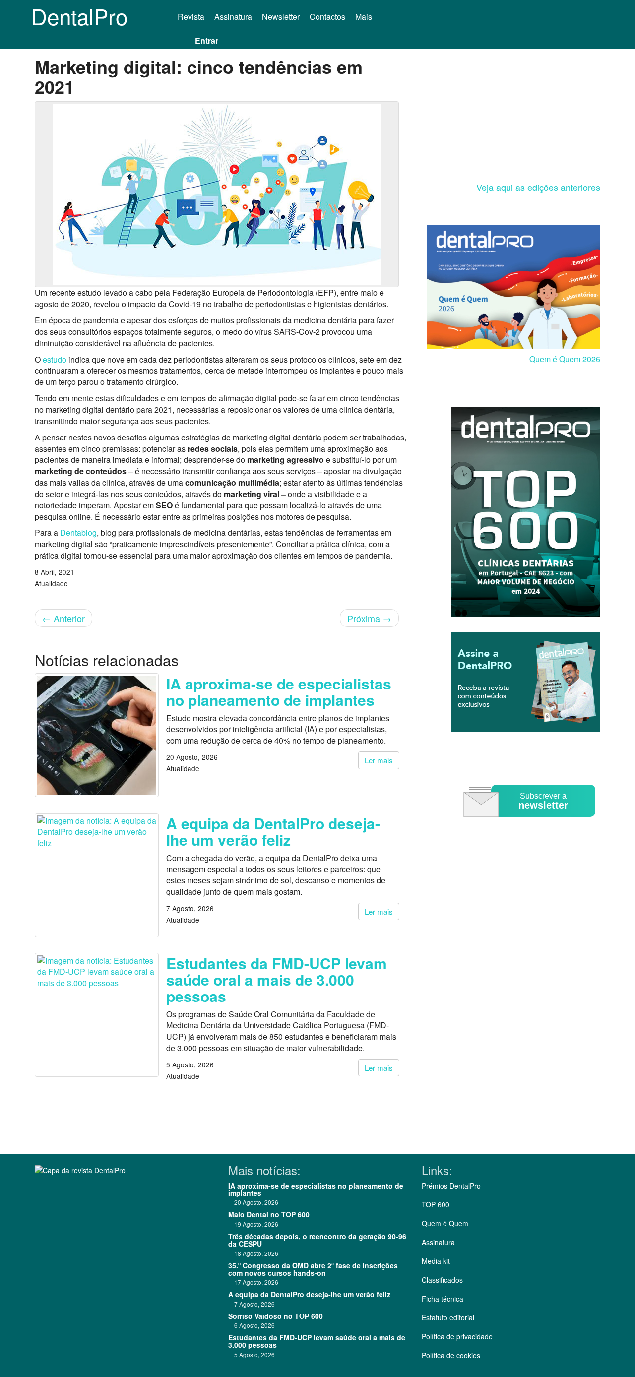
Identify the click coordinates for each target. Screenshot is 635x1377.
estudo (54, 359)
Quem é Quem (445, 1223)
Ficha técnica (442, 1299)
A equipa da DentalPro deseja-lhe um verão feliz (273, 831)
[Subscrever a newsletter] (530, 824)
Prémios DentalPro (451, 1185)
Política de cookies (451, 1355)
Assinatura (233, 16)
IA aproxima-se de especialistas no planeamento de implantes (278, 691)
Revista (191, 16)
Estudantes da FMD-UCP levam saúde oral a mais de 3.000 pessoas (276, 979)
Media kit (436, 1261)
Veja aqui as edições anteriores (538, 187)
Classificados (442, 1280)
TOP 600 (435, 1204)
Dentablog (78, 532)
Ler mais (379, 760)
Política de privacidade (457, 1336)
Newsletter (281, 16)
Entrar (206, 40)
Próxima (369, 618)
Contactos (327, 16)
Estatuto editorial (448, 1317)
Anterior (63, 618)
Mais (364, 16)
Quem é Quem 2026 (564, 359)
